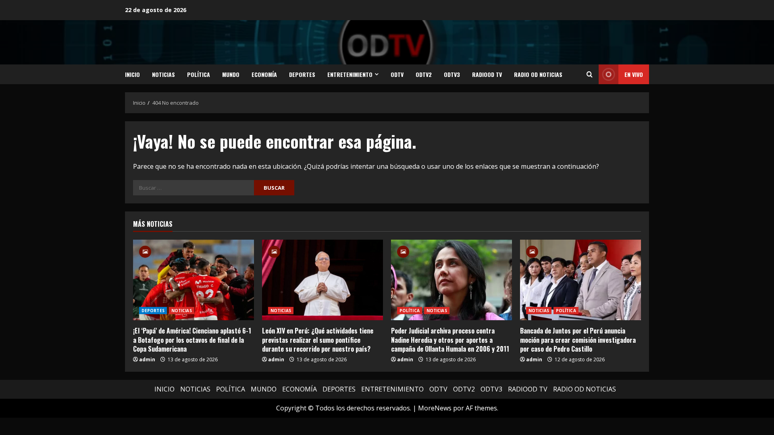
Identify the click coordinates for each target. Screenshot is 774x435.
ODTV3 (452, 74)
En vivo (633, 74)
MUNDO (230, 74)
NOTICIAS (163, 74)
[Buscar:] (193, 187)
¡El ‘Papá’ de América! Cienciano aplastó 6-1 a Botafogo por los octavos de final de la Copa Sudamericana (192, 340)
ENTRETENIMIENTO (349, 74)
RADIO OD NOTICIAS (538, 74)
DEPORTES (302, 74)
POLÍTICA (198, 74)
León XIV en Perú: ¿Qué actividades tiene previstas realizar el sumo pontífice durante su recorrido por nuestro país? (317, 340)
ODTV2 (424, 74)
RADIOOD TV (487, 74)
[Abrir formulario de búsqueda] (590, 74)
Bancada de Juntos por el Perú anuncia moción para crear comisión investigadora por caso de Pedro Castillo (578, 340)
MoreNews (435, 408)
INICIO (132, 74)
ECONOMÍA (264, 74)
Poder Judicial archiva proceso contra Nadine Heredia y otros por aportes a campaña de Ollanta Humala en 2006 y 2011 (450, 340)
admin (147, 359)
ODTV (397, 74)
